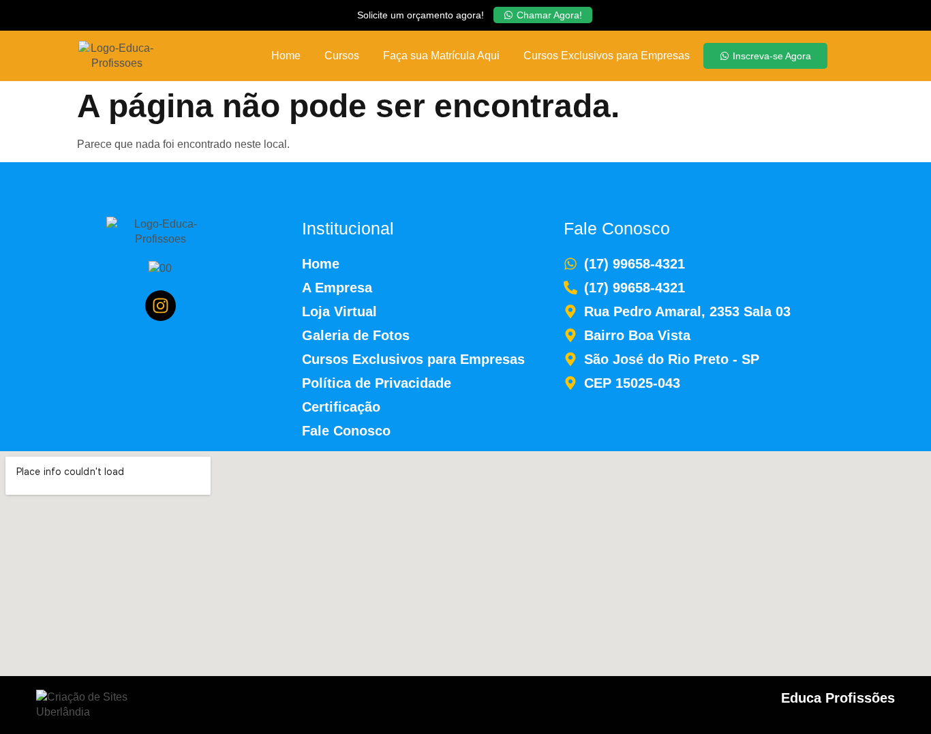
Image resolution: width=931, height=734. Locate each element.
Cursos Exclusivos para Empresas (606, 55)
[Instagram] (160, 305)
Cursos (341, 55)
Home (286, 55)
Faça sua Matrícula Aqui (441, 55)
